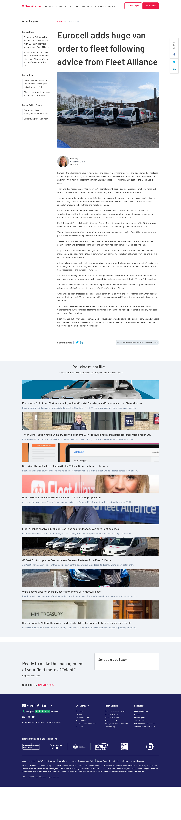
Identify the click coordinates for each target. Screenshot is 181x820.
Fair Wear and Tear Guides (144, 723)
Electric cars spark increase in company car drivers (37, 94)
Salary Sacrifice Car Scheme (116, 723)
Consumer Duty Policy (86, 761)
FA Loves (79, 726)
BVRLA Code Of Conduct (47, 761)
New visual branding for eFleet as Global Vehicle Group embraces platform (65, 466)
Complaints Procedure (67, 761)
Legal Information (28, 761)
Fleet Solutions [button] (49, 6)
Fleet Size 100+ (111, 720)
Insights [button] (101, 6)
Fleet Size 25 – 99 (112, 717)
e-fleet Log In (133, 6)
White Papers (139, 717)
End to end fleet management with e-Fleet (36, 112)
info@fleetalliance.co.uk (33, 722)
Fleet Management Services (116, 711)
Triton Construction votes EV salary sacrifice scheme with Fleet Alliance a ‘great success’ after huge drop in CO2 (36, 59)
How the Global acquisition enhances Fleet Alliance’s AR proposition (61, 497)
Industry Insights (141, 711)
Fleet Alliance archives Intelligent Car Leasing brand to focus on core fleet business (70, 528)
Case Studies (92, 6)
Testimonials (81, 720)
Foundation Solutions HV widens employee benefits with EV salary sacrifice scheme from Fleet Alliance (36, 42)
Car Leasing (110, 726)
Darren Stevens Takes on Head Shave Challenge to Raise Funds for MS (35, 83)
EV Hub (137, 714)
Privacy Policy (122, 761)
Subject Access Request (106, 761)
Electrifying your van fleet (36, 118)
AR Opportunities (83, 717)
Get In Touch (151, 6)
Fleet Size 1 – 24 (111, 714)
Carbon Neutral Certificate (144, 726)
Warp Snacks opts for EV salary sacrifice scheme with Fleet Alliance (61, 591)
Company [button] (111, 6)
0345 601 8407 (46, 684)
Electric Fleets (79, 6)
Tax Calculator (140, 720)
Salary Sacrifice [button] (65, 6)
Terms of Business (137, 761)
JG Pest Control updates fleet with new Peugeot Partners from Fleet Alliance (66, 560)
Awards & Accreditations (86, 723)
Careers (79, 714)
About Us (79, 711)
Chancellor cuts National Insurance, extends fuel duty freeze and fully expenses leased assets (76, 622)
